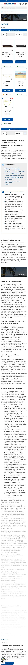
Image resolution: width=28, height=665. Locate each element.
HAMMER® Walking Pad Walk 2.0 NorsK (7, 53)
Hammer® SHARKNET (21, 82)
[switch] (3, 663)
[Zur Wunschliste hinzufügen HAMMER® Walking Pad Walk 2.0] (25, 50)
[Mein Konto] (23, 4)
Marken (9, 12)
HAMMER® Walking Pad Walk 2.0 (21, 53)
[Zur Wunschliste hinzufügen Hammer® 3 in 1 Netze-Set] (12, 108)
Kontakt (7, 184)
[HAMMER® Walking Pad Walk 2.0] (20, 45)
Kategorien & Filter (14, 30)
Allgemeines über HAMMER (12, 168)
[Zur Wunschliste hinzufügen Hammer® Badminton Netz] (12, 79)
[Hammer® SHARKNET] (20, 74)
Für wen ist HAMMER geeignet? (13, 173)
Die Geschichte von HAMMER (12, 170)
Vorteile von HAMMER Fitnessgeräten (14, 175)
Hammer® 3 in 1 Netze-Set (7, 110)
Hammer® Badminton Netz (7, 82)
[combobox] (14, 8)
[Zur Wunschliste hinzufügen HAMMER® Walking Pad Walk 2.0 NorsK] (12, 50)
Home (4, 12)
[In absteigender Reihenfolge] (25, 34)
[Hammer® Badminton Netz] (7, 74)
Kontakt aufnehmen (7, 663)
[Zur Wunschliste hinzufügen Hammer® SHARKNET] (25, 79)
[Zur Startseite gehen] (10, 4)
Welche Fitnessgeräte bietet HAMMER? (15, 172)
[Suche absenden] (2, 8)
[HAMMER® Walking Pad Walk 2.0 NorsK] (7, 45)
